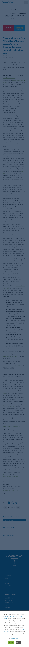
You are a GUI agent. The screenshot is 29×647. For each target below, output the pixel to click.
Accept (11, 642)
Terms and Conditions (11, 616)
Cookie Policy (15, 638)
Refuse (18, 642)
